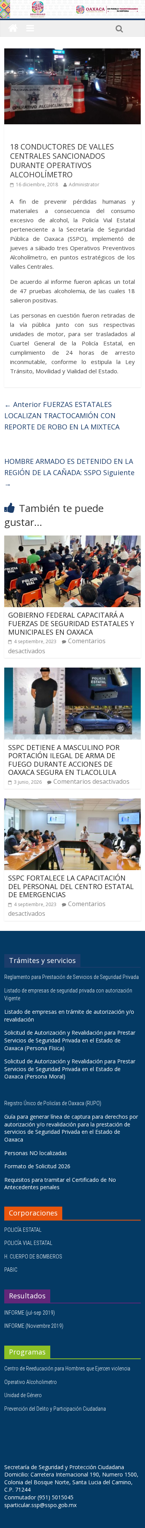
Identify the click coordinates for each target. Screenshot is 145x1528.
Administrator (84, 184)
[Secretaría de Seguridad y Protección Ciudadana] (13, 28)
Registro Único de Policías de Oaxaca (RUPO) (53, 1103)
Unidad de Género (23, 1395)
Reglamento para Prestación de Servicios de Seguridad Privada (72, 977)
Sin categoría (28, 135)
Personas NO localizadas (35, 1153)
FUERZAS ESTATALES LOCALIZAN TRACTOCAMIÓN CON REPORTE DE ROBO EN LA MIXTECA (61, 415)
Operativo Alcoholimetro (30, 1382)
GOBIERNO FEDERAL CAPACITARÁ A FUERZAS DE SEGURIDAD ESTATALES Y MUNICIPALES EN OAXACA (71, 623)
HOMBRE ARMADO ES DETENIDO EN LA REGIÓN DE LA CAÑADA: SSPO (69, 472)
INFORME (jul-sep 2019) (29, 1313)
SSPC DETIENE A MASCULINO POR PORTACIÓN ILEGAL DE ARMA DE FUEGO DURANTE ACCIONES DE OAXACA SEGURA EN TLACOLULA (63, 760)
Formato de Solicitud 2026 (37, 1166)
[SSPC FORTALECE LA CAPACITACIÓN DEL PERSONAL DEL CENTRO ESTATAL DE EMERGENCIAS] (72, 803)
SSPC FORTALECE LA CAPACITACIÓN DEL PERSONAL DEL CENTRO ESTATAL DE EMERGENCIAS (71, 886)
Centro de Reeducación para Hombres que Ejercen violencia (67, 1368)
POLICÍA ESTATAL (22, 1230)
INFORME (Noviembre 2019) (33, 1326)
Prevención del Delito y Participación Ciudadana (55, 1409)
